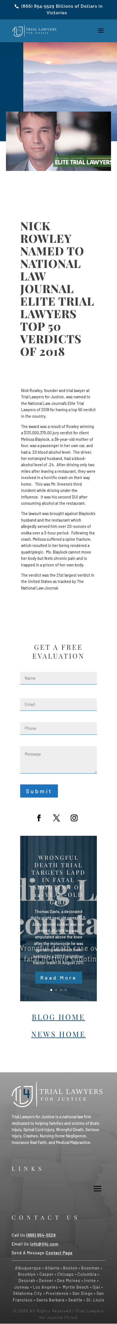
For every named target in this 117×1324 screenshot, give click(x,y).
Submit (39, 791)
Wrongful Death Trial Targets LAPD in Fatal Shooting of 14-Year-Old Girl (58, 879)
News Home (58, 1034)
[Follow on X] (56, 818)
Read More (58, 977)
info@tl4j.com (44, 1244)
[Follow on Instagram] (74, 818)
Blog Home (58, 1017)
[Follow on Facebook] (39, 818)
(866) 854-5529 (38, 6)
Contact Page (59, 1252)
